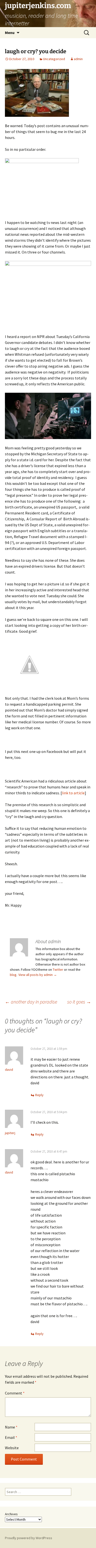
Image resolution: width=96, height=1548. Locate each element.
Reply (39, 1095)
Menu (10, 32)
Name (11, 1427)
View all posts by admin (37, 974)
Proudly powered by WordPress (28, 1538)
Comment (15, 1393)
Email (11, 1437)
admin (78, 59)
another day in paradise (31, 1002)
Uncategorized (54, 59)
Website (12, 1447)
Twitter (58, 969)
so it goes (79, 1002)
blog (13, 974)
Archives (11, 1514)
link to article (73, 792)
